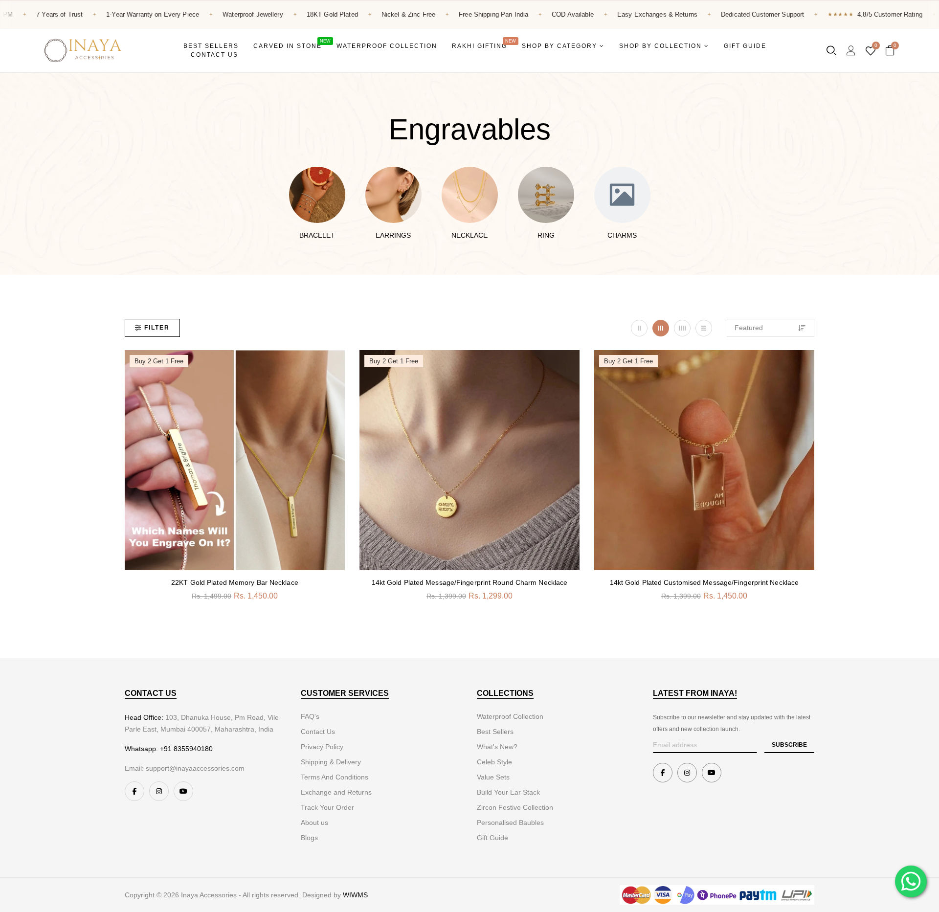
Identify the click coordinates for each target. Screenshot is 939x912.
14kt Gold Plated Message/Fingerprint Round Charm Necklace (470, 582)
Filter (157, 327)
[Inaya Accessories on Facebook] (134, 791)
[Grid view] (639, 328)
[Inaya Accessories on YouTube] (183, 791)
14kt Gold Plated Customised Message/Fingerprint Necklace (704, 582)
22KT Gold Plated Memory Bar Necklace (234, 582)
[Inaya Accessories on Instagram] (159, 791)
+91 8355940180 (186, 749)
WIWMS (355, 895)
